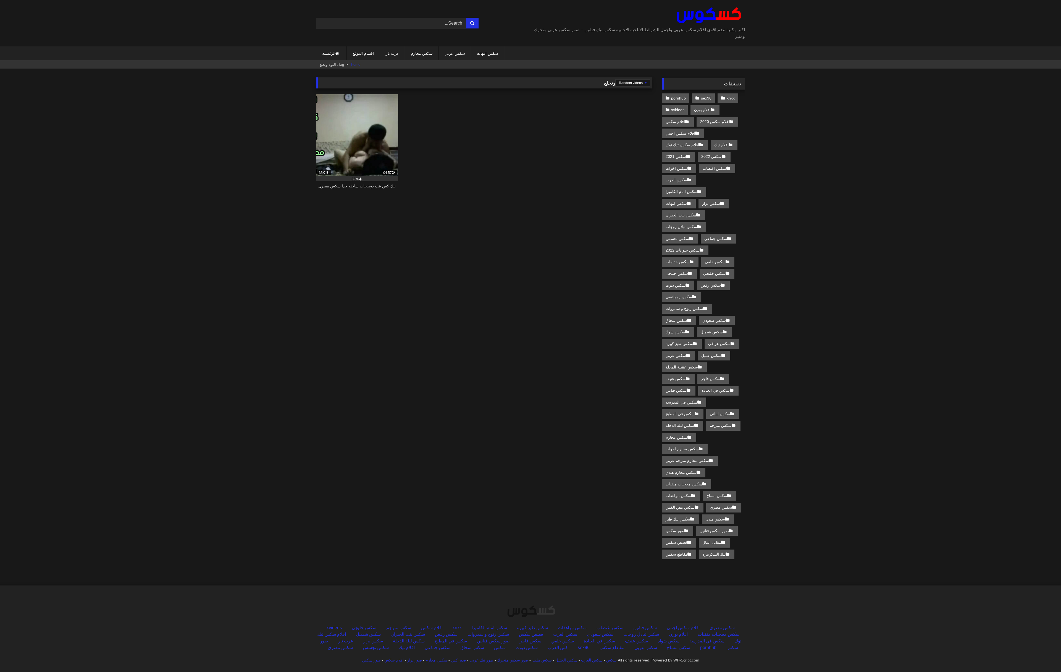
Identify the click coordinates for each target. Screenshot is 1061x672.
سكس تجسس (677, 238)
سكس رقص (711, 285)
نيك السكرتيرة (714, 554)
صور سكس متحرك (512, 660)
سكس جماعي (715, 238)
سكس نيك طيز (678, 519)
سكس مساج (717, 495)
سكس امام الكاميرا (681, 191)
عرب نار (392, 53)
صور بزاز (414, 660)
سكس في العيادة (716, 390)
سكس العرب (676, 180)
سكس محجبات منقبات (684, 484)
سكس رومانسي (679, 297)
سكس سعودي (714, 320)
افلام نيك (721, 145)
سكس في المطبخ (680, 414)
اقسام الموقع (363, 53)
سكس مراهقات (678, 495)
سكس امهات (487, 53)
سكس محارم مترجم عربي (687, 460)
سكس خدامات (678, 262)
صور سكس (675, 531)
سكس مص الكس (680, 507)
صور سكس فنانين (714, 531)
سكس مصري (721, 507)
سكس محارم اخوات (682, 449)
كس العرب (558, 647)
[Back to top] (1044, 655)
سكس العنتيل (566, 660)
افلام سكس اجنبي (680, 133)
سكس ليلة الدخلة (680, 425)
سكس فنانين (676, 390)
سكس (500, 647)
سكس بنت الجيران (681, 215)
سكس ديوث (676, 285)
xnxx (731, 98)
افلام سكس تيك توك (682, 145)
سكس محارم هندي (681, 472)
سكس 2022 (711, 156)
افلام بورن (702, 110)
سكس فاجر (710, 378)
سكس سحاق (676, 320)
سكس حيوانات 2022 (683, 250)
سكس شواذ (675, 332)
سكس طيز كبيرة (679, 343)
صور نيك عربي (481, 660)
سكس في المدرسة (681, 402)
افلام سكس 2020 (714, 121)
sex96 (706, 98)
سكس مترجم (721, 425)
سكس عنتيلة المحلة (682, 367)
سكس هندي (715, 519)
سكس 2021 (676, 156)
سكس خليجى (677, 273)
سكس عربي (455, 53)
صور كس (458, 660)
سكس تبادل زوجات (681, 226)
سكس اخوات (676, 168)
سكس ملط (542, 660)
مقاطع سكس (676, 554)
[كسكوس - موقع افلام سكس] (708, 15)
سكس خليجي (714, 273)
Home (355, 64)
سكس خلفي (715, 262)
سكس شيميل (711, 332)
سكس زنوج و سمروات (684, 308)
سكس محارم (422, 53)
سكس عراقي (719, 343)
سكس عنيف (676, 378)
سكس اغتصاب (714, 168)
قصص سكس (676, 542)
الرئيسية (328, 53)
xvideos (677, 110)
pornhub (678, 98)
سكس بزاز (711, 203)
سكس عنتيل (711, 355)
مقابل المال (711, 542)
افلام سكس (675, 121)
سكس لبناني (720, 414)
